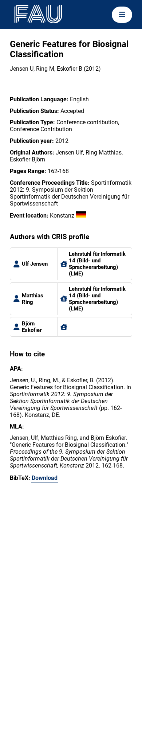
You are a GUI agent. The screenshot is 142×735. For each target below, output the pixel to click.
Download (45, 477)
